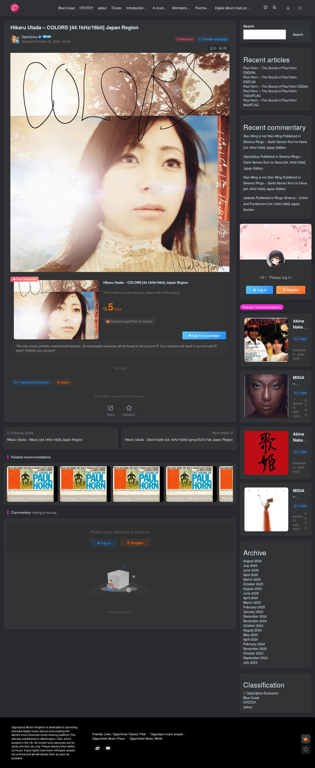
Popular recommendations (262, 307)
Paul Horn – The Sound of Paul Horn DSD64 (275, 86)
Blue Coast (251, 697)
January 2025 (253, 611)
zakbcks (249, 197)
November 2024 (255, 621)
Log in (105, 543)
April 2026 (250, 574)
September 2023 (255, 657)
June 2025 (251, 593)
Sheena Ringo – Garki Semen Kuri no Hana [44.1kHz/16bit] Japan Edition (274, 162)
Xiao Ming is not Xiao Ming (262, 136)
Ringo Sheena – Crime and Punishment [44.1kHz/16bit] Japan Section (275, 203)
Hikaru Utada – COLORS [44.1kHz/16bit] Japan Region (74, 27)
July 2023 (250, 662)
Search (248, 26)
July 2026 (250, 565)
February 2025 (254, 607)
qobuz (65, 382)
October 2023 (253, 653)
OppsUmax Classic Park (129, 734)
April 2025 (250, 597)
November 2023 (255, 648)
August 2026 (252, 561)
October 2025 (253, 584)
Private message (215, 39)
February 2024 (254, 644)
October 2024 (253, 625)
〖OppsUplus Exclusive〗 (34, 382)
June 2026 (251, 570)
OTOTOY (249, 702)
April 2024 (250, 639)
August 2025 (252, 588)
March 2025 (252, 602)
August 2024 (252, 630)
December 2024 (255, 616)
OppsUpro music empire (167, 734)
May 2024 (250, 634)
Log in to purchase (206, 335)
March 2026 (252, 579)
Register (137, 543)
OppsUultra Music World (146, 738)
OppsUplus (29, 36)
